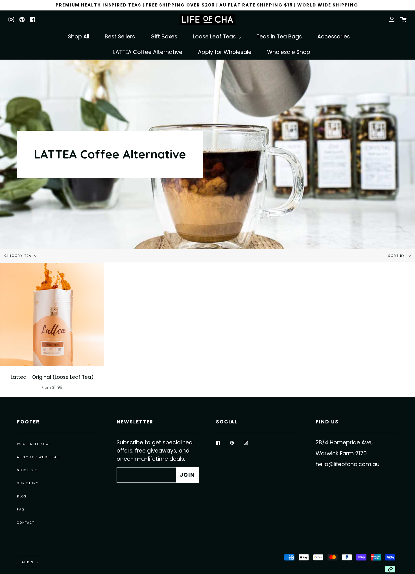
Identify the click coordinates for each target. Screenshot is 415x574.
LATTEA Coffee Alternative (147, 52)
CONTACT (25, 523)
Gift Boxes (163, 36)
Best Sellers (120, 36)
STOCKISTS (27, 470)
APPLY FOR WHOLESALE (39, 457)
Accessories (333, 36)
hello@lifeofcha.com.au (347, 464)
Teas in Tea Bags (279, 36)
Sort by (397, 255)
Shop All (78, 36)
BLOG (22, 496)
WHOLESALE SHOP (34, 444)
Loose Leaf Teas (215, 36)
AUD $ (28, 562)
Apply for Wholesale (225, 52)
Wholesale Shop (288, 52)
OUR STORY (27, 483)
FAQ (20, 509)
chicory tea (18, 255)
